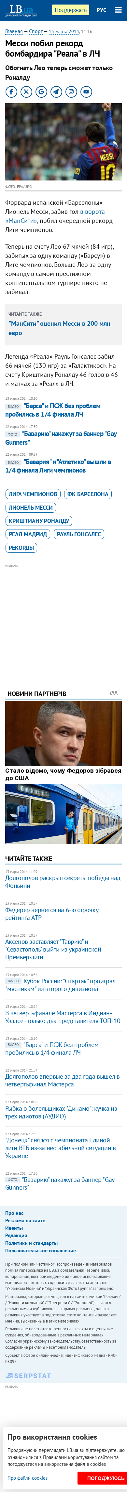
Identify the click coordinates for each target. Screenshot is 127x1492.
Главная (14, 31)
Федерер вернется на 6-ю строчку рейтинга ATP (51, 914)
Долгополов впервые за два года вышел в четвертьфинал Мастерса (62, 1080)
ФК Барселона (87, 494)
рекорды (21, 547)
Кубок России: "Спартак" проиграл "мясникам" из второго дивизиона (60, 985)
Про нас (14, 1213)
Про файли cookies (27, 1478)
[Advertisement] (63, 618)
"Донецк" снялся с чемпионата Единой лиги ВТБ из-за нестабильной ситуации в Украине (60, 1148)
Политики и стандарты (31, 1243)
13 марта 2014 (64, 31)
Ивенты (14, 1228)
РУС (101, 10)
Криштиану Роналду (39, 521)
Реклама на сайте (25, 1220)
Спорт (36, 31)
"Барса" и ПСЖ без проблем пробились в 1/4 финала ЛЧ (53, 410)
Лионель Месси (31, 507)
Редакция (16, 1235)
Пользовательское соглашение (40, 1250)
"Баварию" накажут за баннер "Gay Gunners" (59, 1183)
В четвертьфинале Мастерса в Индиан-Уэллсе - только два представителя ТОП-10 (62, 1017)
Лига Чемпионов (33, 494)
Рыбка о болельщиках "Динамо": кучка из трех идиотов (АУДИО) (61, 1112)
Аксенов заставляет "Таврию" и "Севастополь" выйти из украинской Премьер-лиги (53, 949)
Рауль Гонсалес (79, 534)
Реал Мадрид (28, 534)
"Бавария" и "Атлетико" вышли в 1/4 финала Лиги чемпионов (58, 465)
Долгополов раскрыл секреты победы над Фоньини (62, 882)
